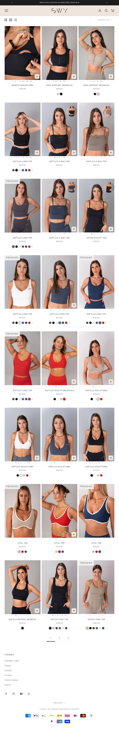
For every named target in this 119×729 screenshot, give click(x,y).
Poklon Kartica (11, 680)
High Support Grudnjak (59, 85)
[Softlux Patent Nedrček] (22, 628)
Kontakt (8, 670)
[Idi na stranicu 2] (68, 638)
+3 (32, 170)
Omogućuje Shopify (69, 709)
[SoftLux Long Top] (13, 170)
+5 (69, 628)
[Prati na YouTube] (21, 693)
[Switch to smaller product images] (10, 20)
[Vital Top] (19, 552)
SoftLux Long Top (22, 161)
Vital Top (22, 543)
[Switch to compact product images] (15, 20)
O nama (8, 675)
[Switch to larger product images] (5, 20)
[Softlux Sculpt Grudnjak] (64, 399)
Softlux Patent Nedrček (22, 619)
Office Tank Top (59, 619)
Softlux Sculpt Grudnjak (59, 390)
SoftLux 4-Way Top (59, 161)
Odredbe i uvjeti (12, 660)
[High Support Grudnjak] (58, 94)
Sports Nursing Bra (23, 85)
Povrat (8, 684)
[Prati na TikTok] (28, 693)
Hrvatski (58, 703)
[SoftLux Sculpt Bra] (55, 399)
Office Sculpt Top (96, 238)
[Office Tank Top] (50, 628)
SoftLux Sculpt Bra (96, 390)
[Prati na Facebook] (6, 693)
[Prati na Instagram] (13, 693)
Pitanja (8, 665)
